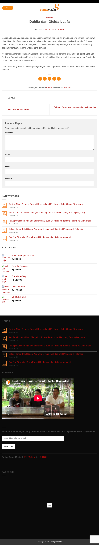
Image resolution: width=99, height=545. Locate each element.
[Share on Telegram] (59, 79)
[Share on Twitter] (49, 79)
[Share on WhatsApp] (40, 79)
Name (7, 155)
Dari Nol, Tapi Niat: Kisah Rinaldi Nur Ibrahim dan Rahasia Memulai (40, 237)
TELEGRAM (30, 457)
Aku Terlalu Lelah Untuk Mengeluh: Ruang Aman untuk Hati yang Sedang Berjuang (47, 212)
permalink (67, 88)
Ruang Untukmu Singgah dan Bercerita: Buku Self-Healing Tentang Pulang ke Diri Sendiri (50, 221)
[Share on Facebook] (45, 79)
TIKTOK (43, 457)
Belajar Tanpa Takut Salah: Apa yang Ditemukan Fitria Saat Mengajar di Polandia (46, 229)
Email (7, 167)
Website (8, 179)
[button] (7, 8)
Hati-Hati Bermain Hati (18, 110)
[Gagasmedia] (49, 8)
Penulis (49, 18)
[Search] (96, 7)
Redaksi (60, 29)
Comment (10, 132)
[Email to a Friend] (54, 79)
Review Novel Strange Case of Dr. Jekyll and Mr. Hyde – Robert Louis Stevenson (46, 204)
